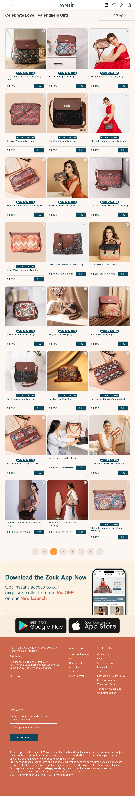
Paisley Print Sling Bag (60, 399)
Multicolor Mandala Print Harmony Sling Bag (108, 529)
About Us (74, 667)
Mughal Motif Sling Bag (60, 334)
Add (39, 85)
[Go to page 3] (100, 551)
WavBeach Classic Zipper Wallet (107, 463)
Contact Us (103, 654)
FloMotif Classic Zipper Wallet (64, 205)
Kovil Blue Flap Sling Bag (61, 76)
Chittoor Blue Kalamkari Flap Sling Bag (24, 77)
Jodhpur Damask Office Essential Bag (24, 524)
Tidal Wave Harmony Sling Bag (23, 270)
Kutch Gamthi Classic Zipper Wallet (25, 205)
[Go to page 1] (35, 551)
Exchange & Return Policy (111, 675)
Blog (71, 658)
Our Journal (75, 663)
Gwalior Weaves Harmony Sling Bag (109, 205)
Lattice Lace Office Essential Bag (66, 265)
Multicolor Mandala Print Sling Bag (108, 141)
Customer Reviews (79, 654)
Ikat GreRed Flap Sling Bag (62, 141)
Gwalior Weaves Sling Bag (20, 141)
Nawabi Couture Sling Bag (20, 334)
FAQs (100, 658)
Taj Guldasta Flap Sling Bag (21, 399)
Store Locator (76, 675)
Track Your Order (106, 684)
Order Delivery (105, 663)
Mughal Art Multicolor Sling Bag (107, 76)
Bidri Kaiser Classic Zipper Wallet (108, 399)
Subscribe (23, 737)
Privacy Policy (105, 667)
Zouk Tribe (103, 671)
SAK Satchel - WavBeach (104, 265)
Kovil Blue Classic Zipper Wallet (23, 463)
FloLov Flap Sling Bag (102, 334)
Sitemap (73, 671)
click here (45, 667)
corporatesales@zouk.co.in (42, 664)
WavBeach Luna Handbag (62, 458)
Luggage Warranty (107, 680)
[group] (67, 588)
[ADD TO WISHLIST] (43, 30)
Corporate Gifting (106, 692)
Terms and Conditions (109, 688)
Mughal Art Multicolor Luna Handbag (63, 524)
